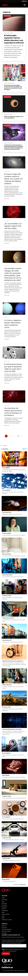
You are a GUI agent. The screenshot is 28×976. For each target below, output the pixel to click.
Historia (3, 908)
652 (18, 436)
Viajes (3, 912)
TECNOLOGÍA (4, 907)
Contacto (4, 925)
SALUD (3, 901)
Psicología (4, 903)
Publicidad (4, 933)
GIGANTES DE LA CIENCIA (7, 919)
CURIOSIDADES (5, 910)
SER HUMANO (4, 899)
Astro (3, 916)
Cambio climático (5, 914)
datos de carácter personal (9, 951)
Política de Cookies (6, 931)
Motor (3, 917)
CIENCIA (3, 897)
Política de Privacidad (7, 929)
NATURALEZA (4, 905)
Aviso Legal (4, 927)
